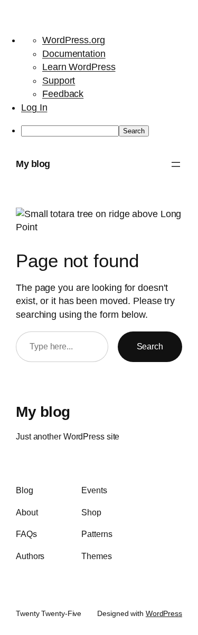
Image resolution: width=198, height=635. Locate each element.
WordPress (164, 613)
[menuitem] (109, 131)
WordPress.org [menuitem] (73, 40)
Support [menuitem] (58, 80)
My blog (33, 164)
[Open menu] (175, 164)
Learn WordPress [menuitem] (79, 67)
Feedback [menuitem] (62, 94)
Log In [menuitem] (34, 107)
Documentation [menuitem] (74, 53)
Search (150, 346)
